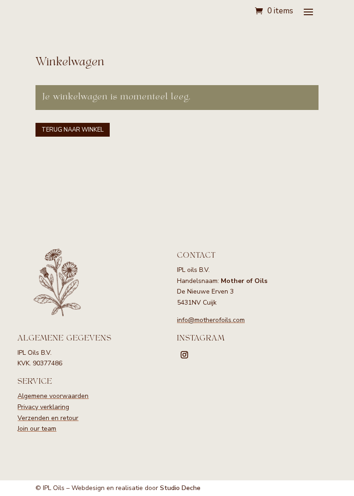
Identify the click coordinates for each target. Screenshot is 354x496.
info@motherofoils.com (211, 320)
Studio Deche (180, 488)
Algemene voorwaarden (53, 396)
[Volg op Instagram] (184, 354)
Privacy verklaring (43, 407)
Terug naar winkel (72, 130)
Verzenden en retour (48, 418)
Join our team (37, 428)
